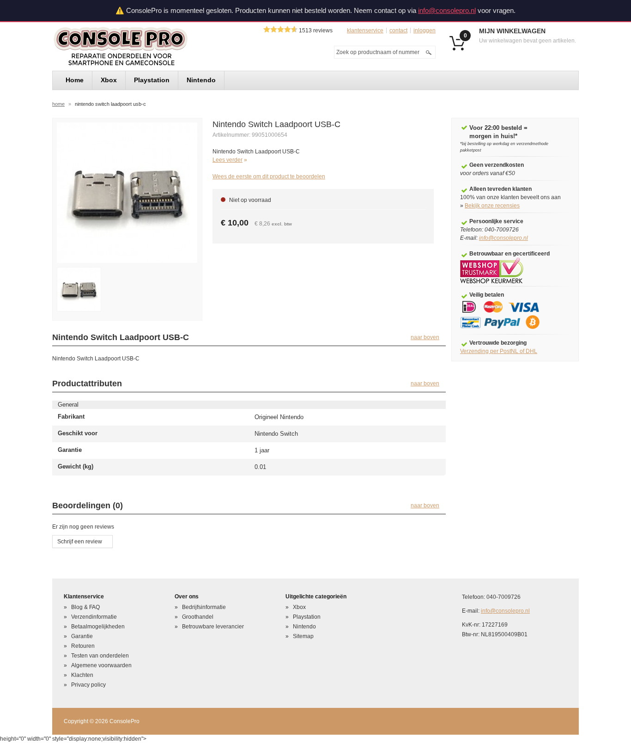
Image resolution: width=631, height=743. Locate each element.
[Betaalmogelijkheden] (506, 314)
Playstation (307, 617)
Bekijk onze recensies (492, 205)
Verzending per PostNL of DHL (498, 351)
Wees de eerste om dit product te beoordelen (268, 176)
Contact (398, 30)
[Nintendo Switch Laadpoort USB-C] (127, 192)
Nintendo (304, 626)
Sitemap (303, 636)
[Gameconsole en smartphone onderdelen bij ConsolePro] (137, 46)
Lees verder (227, 160)
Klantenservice (365, 30)
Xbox (299, 607)
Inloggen (424, 30)
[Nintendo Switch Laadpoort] (79, 289)
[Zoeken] (429, 52)
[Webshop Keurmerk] (491, 270)
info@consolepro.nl (447, 10)
